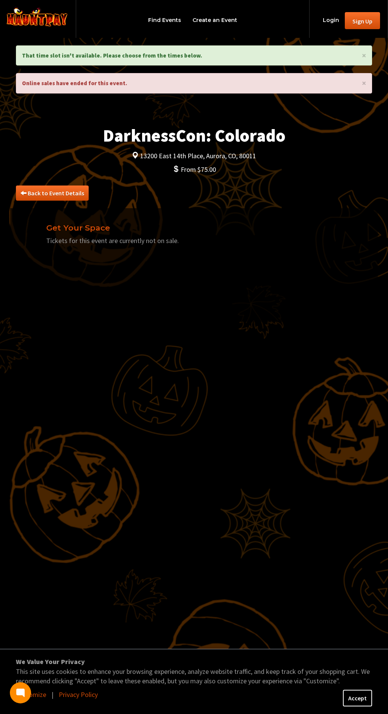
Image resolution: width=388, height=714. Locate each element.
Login (331, 20)
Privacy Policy (78, 694)
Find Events (164, 20)
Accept (357, 698)
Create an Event (214, 20)
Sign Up (362, 21)
